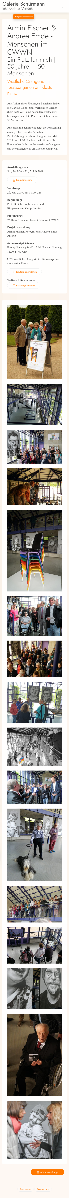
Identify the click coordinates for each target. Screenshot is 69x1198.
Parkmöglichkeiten (25, 285)
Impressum (25, 1189)
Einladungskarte (23, 179)
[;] (34, 341)
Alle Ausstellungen (49, 1172)
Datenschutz (43, 1189)
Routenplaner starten (26, 271)
